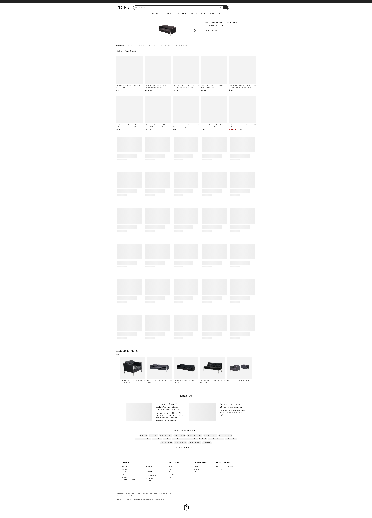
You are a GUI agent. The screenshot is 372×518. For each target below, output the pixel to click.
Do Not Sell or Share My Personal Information (161, 493)
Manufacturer (152, 45)
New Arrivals (148, 13)
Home (117, 18)
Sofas (135, 18)
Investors (171, 474)
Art (177, 13)
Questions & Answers (128, 480)
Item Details (131, 45)
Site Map (131, 496)
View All (118, 354)
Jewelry (185, 13)
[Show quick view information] (142, 85)
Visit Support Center (199, 469)
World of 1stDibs (216, 13)
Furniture (160, 13)
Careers (171, 472)
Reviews (171, 477)
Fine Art (124, 472)
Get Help (195, 466)
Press (170, 469)
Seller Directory (150, 481)
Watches (194, 13)
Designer (142, 45)
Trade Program (150, 466)
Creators (124, 477)
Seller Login (149, 478)
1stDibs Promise (197, 472)
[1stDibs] (122, 7)
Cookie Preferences (122, 496)
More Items (120, 45)
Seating (130, 18)
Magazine (224, 466)
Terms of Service (158, 499)
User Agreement (135, 493)
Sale (227, 13)
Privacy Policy (145, 493)
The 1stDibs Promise (182, 45)
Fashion (203, 13)
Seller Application (151, 475)
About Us (172, 466)
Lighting (170, 13)
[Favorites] (250, 7)
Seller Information (166, 45)
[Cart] (254, 7)
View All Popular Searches (186, 448)
